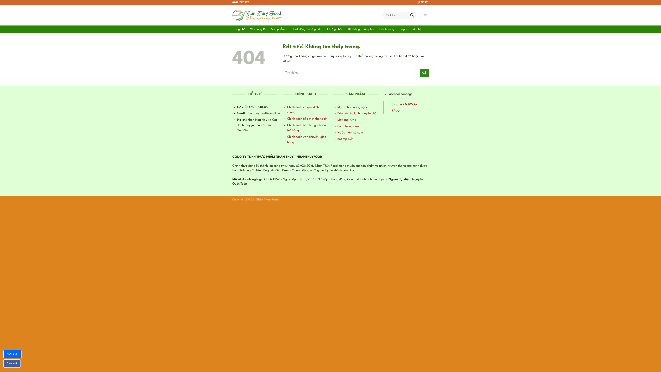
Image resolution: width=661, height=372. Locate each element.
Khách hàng (386, 29)
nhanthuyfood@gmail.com (264, 113)
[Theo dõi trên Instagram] (418, 2)
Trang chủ (238, 29)
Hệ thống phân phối (361, 29)
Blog (402, 29)
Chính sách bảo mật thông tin (307, 118)
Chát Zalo (12, 354)
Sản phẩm (278, 29)
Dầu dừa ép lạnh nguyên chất (357, 113)
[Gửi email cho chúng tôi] (426, 2)
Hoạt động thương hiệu (307, 29)
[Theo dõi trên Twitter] (422, 2)
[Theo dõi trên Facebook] (414, 2)
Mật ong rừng (346, 119)
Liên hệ (416, 29)
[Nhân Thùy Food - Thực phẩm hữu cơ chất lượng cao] (257, 15)
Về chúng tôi (258, 29)
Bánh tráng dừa (348, 126)
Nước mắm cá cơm (350, 132)
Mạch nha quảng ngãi (352, 107)
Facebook (12, 363)
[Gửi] (411, 15)
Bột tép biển (345, 139)
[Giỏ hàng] (425, 15)
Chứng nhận (335, 29)
